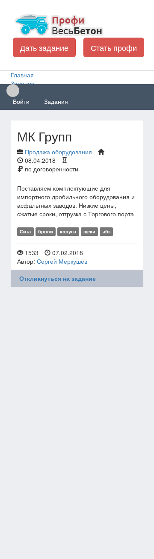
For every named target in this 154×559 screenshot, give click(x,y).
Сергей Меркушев (62, 261)
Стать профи (114, 47)
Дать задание (44, 47)
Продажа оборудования (58, 151)
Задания (56, 101)
